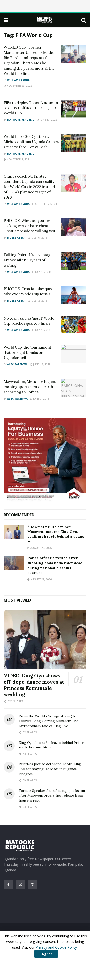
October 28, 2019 (46, 204)
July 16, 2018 (39, 237)
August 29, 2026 (41, 548)
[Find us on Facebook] (8, 884)
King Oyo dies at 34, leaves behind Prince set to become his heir (51, 745)
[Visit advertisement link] (45, 460)
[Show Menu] (6, 20)
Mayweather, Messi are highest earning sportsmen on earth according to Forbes (30, 386)
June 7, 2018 (40, 398)
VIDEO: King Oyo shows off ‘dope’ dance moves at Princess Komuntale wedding (34, 684)
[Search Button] (83, 20)
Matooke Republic (20, 119)
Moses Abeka (16, 237)
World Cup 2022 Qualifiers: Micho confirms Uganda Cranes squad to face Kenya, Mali (31, 141)
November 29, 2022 (19, 85)
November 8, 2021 (18, 159)
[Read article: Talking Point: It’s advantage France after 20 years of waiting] (73, 261)
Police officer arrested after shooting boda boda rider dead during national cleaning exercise (55, 565)
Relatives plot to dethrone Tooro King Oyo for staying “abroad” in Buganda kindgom (50, 769)
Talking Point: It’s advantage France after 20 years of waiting (28, 260)
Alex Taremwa (17, 364)
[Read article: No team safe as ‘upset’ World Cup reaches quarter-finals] (73, 324)
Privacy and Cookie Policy (56, 947)
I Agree (46, 954)
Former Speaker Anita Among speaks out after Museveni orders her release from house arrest (52, 795)
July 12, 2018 (43, 272)
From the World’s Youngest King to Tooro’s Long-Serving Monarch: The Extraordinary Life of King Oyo (48, 721)
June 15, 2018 (41, 364)
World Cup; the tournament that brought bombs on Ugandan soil (28, 352)
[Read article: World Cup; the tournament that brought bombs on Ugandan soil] (73, 354)
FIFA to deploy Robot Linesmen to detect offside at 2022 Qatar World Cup (31, 107)
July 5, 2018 (42, 330)
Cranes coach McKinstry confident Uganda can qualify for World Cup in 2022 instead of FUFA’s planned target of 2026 (29, 187)
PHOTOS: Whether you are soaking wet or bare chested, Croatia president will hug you (29, 225)
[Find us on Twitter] (20, 884)
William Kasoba (18, 80)
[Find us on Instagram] (32, 884)
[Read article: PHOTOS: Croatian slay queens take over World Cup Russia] (73, 295)
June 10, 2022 (48, 119)
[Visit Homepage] (45, 20)
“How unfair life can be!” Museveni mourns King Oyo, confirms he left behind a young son (56, 534)
